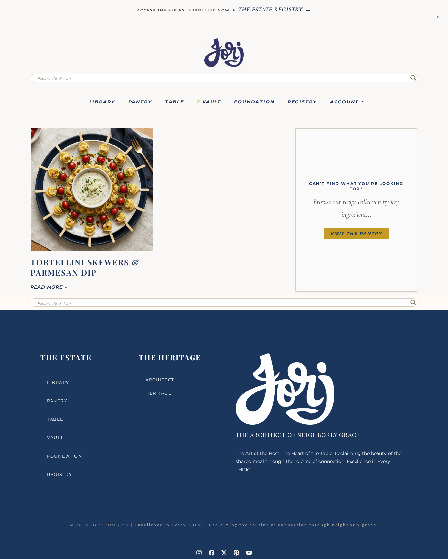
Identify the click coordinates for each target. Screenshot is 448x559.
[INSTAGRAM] (199, 553)
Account (344, 102)
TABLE (174, 102)
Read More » (49, 287)
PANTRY (140, 102)
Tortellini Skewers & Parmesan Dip (85, 267)
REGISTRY (302, 102)
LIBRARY (102, 102)
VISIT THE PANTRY (356, 233)
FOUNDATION (254, 102)
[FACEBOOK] (211, 553)
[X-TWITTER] (224, 553)
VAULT (211, 102)
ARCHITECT (159, 379)
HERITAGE (158, 393)
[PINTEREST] (236, 553)
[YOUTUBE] (249, 553)
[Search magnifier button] (413, 78)
